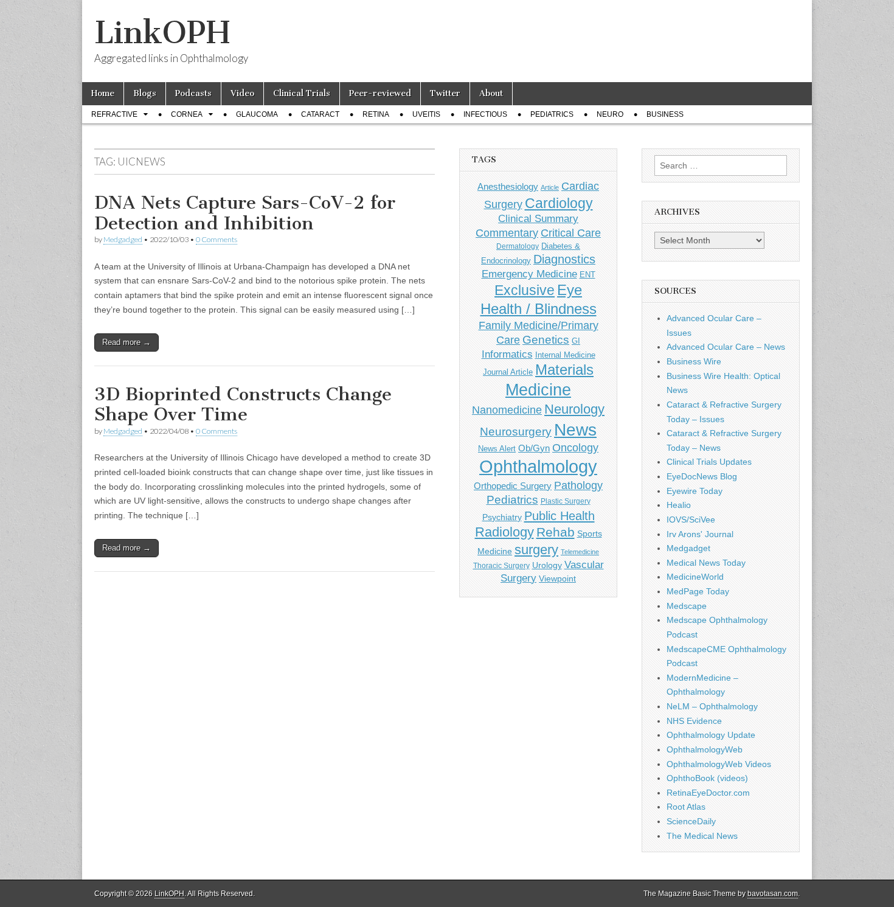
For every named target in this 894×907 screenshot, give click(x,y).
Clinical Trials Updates (709, 462)
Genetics (545, 339)
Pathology (578, 485)
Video (242, 93)
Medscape (687, 606)
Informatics (507, 354)
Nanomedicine (507, 410)
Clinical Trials (301, 93)
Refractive (114, 114)
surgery (536, 549)
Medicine (538, 390)
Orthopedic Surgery (513, 486)
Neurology (574, 409)
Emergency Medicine (529, 274)
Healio (679, 505)
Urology (547, 565)
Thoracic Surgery (501, 565)
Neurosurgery (516, 431)
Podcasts (193, 93)
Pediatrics (551, 114)
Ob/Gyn (534, 448)
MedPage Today (698, 591)
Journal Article (508, 372)
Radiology (504, 532)
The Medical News (702, 836)
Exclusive (524, 290)
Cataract (320, 114)
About (491, 93)
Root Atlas (686, 806)
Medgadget (688, 548)
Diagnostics (564, 259)
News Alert (497, 448)
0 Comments (216, 239)
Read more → (126, 342)
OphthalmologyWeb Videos (719, 764)
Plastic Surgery (566, 501)
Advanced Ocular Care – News (726, 347)
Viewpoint (557, 578)
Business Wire (694, 361)
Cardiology (559, 203)
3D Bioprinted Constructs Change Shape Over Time (243, 404)
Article (550, 187)
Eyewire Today (694, 491)
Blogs (144, 93)
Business (665, 114)
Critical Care (571, 233)
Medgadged (122, 239)
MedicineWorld (695, 577)
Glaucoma (257, 114)
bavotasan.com (772, 893)
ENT (587, 275)
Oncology (575, 448)
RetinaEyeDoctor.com (708, 793)
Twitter (445, 93)
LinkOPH (162, 32)
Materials (564, 370)
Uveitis (426, 114)
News (575, 429)
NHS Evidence (694, 721)
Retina (375, 114)
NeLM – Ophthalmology (712, 706)
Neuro (610, 114)
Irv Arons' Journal (700, 534)
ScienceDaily (691, 821)
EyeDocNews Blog (702, 476)
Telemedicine (580, 551)
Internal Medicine (565, 355)
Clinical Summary (538, 218)
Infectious (485, 114)
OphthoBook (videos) (707, 778)
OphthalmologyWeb (705, 749)
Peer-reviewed (380, 93)
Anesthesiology (507, 186)
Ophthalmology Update (711, 735)
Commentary (507, 232)
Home (102, 93)
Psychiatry (502, 517)
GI (576, 341)
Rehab (555, 532)
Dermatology (517, 246)
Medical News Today (706, 563)
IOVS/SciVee (691, 519)
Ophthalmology (538, 466)
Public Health (559, 516)
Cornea (187, 114)
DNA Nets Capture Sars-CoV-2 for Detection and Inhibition (244, 213)
